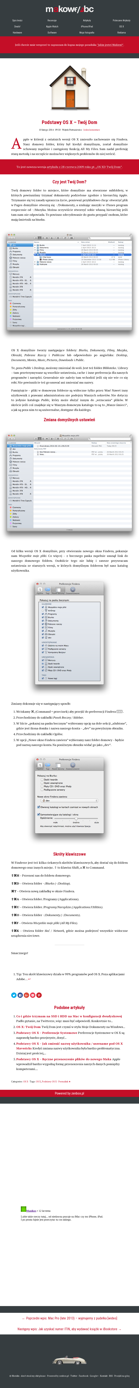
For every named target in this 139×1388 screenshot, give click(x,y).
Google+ (94, 1375)
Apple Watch (52, 26)
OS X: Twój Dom (29, 1027)
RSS (111, 1375)
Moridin (15, 1375)
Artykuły (87, 20)
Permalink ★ (64, 1081)
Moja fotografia (87, 32)
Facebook (83, 1375)
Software (52, 32)
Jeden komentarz (91, 129)
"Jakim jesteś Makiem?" (110, 44)
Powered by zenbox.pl (69, 1093)
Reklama (121, 32)
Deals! (17, 26)
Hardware (17, 32)
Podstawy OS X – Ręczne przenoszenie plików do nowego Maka (64, 1059)
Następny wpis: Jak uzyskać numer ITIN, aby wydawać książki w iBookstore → (69, 1329)
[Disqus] (69, 1153)
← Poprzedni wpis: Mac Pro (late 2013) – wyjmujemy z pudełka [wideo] (69, 1318)
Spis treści (17, 20)
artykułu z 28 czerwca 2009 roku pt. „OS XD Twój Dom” (84, 167)
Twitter (73, 1375)
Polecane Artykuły (121, 20)
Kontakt (103, 1375)
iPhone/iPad (87, 26)
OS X (121, 26)
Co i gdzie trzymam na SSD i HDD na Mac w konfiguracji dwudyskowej (69, 1016)
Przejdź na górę (122, 1375)
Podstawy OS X (49, 1081)
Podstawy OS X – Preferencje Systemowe (47, 1033)
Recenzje (52, 20)
